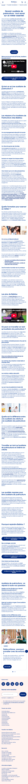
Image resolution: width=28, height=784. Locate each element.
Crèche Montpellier (6, 718)
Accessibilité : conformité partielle (9, 775)
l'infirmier (22, 198)
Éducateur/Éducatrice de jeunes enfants (11, 736)
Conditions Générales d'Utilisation (9, 768)
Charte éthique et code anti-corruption (11, 776)
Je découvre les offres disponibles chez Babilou (14, 571)
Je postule (14, 52)
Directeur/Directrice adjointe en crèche (11, 734)
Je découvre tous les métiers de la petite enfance (14, 78)
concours (17, 255)
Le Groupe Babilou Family (8, 779)
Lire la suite (7, 666)
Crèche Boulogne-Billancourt (8, 712)
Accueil (3, 5)
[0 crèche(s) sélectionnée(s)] (22, 2)
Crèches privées (5, 755)
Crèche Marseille (5, 716)
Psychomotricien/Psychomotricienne (10, 739)
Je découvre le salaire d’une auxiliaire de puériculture (14, 556)
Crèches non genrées (6, 753)
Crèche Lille (4, 714)
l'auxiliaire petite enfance (14, 198)
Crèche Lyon (4, 715)
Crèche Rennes (5, 723)
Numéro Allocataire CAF (7, 760)
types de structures (21, 480)
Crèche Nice (4, 721)
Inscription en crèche (6, 758)
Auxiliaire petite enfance (7, 738)
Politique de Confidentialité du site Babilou (14, 702)
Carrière (6, 646)
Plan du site (4, 773)
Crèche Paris (4, 722)
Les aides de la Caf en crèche (8, 759)
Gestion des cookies (6, 780)
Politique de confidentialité (8, 771)
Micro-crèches (5, 751)
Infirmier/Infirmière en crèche (9, 742)
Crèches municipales (6, 752)
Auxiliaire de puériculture (7, 735)
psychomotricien (10, 197)
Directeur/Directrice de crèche (9, 732)
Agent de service (5, 741)
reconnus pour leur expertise (10, 36)
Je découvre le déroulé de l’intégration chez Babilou (14, 538)
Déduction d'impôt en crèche (8, 756)
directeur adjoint (12, 195)
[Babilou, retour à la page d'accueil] (14, 2)
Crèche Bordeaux (6, 711)
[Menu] (3, 2)
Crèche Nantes (5, 719)
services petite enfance (8, 474)
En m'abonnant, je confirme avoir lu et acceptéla (14, 702)
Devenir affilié (5, 778)
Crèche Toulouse (5, 725)
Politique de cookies (6, 772)
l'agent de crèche (9, 199)
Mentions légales (5, 769)
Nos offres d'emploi (6, 743)
